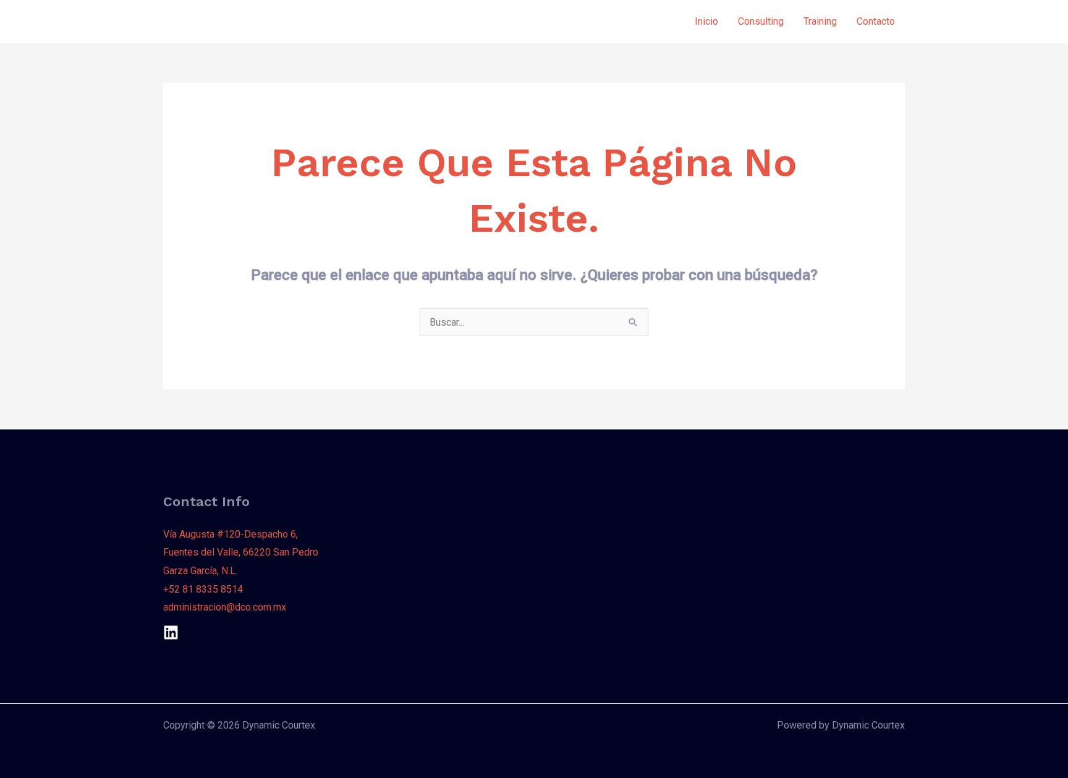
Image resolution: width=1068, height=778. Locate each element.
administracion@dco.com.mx (224, 607)
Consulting (761, 21)
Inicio (706, 21)
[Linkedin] (171, 632)
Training (820, 21)
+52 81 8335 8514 (203, 589)
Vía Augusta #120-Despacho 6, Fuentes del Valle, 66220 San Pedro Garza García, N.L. (240, 552)
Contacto (876, 21)
